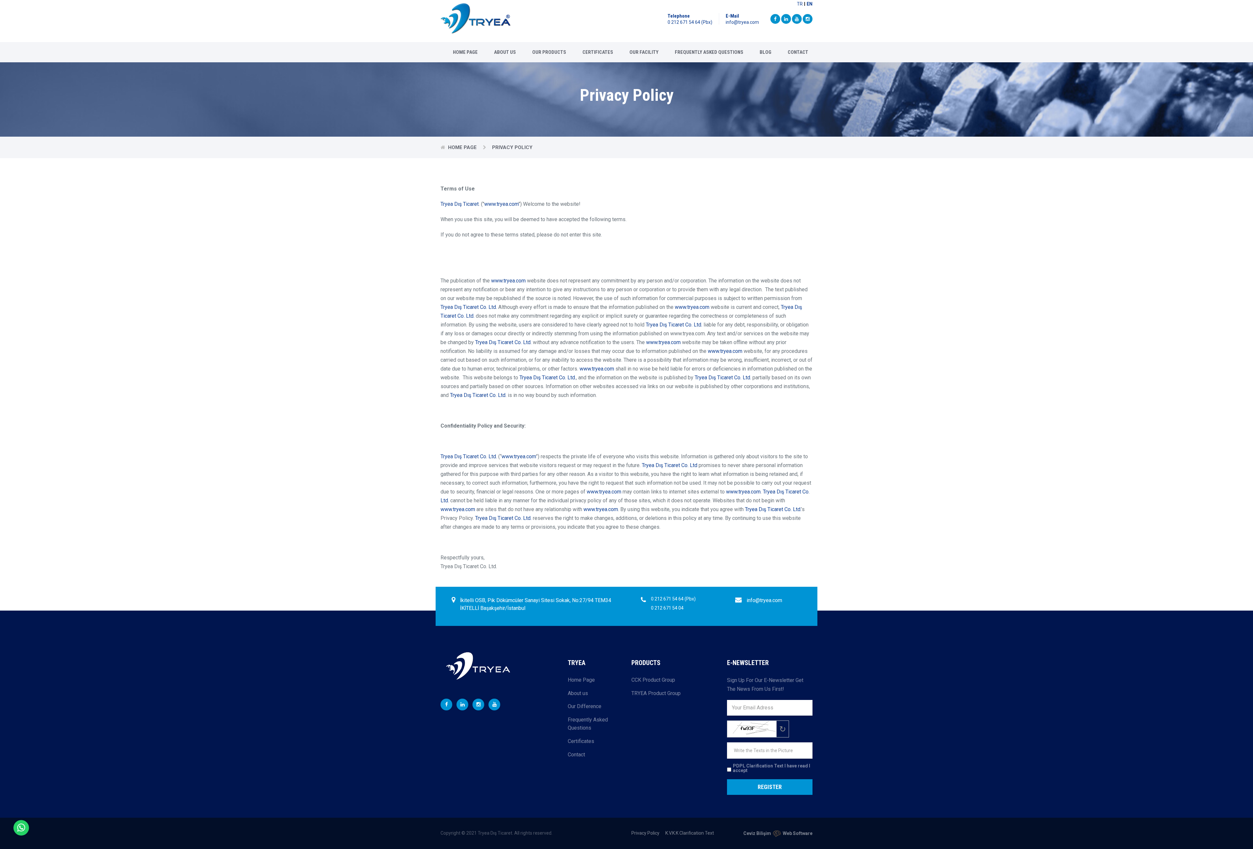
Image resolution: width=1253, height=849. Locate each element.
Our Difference (584, 706)
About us (505, 52)
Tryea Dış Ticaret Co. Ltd (669, 465)
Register (770, 786)
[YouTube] (797, 19)
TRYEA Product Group (656, 693)
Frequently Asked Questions (709, 52)
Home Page (465, 52)
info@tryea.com (742, 22)
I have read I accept (771, 768)
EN (809, 4)
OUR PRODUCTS (549, 52)
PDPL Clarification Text (758, 765)
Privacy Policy (645, 833)
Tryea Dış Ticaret (460, 204)
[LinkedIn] (786, 19)
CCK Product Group (653, 680)
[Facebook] (775, 19)
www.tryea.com (501, 204)
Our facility (643, 52)
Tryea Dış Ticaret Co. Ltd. (469, 307)
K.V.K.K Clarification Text (689, 833)
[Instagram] (807, 19)
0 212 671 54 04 (667, 608)
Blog (765, 52)
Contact (798, 52)
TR (800, 4)
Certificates (597, 52)
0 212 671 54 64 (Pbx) (690, 22)
